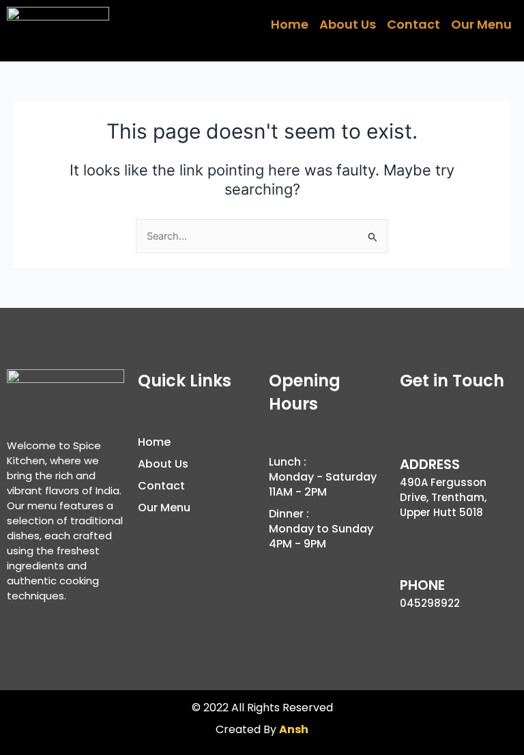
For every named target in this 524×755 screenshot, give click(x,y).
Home (289, 24)
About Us (347, 24)
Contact (413, 24)
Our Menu (481, 24)
